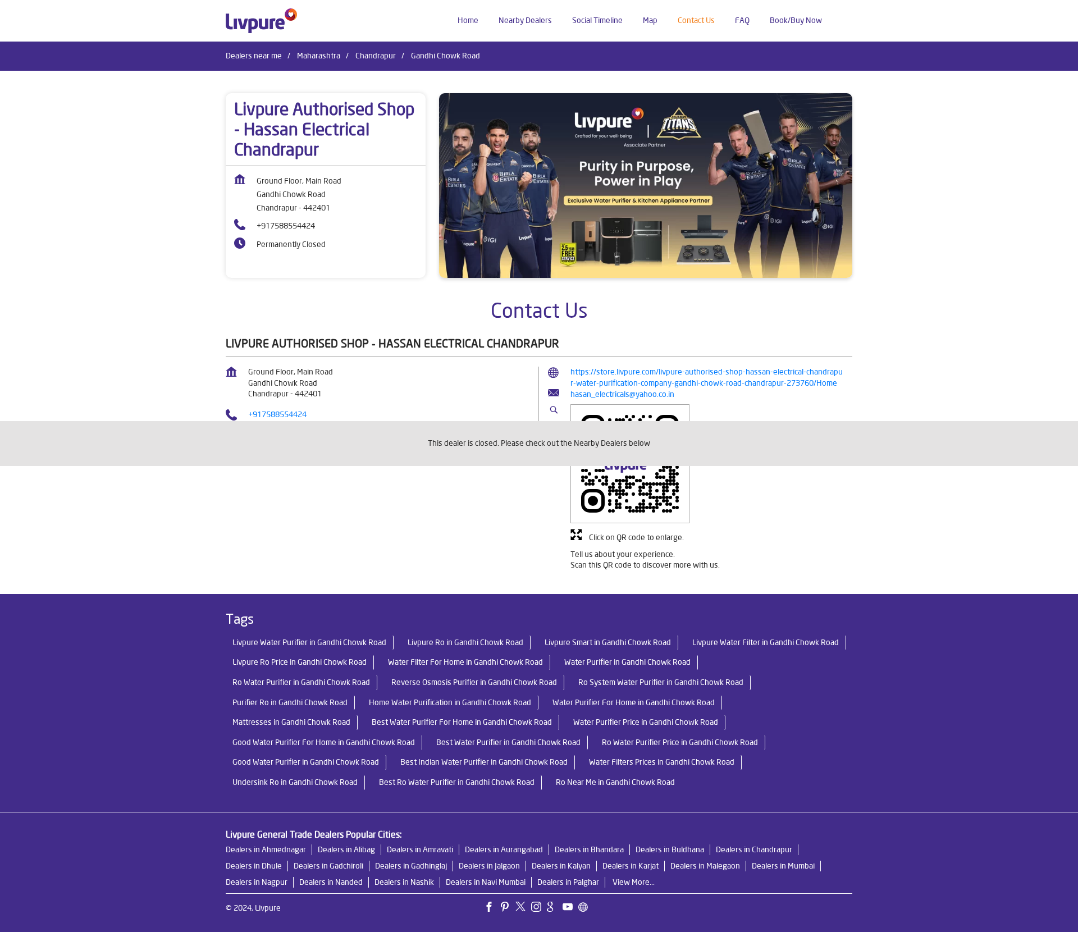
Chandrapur (375, 56)
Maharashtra (318, 56)
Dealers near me (254, 56)
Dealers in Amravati (420, 849)
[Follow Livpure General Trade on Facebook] (492, 908)
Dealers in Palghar (568, 882)
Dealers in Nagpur (256, 882)
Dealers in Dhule (254, 866)
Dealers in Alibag (346, 849)
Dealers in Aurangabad (504, 849)
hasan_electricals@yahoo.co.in (622, 394)
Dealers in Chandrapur (754, 849)
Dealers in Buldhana (670, 849)
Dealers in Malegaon (705, 866)
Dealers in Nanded (331, 882)
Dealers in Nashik (404, 882)
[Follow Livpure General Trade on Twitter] (523, 908)
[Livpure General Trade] (261, 20)
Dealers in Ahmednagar (266, 849)
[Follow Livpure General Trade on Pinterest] (507, 908)
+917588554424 (286, 226)
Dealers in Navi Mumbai (486, 882)
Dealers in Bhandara (589, 849)
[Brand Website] (586, 908)
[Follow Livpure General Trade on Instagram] (539, 908)
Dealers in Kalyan (561, 866)
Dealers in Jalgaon (489, 866)
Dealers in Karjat (630, 866)
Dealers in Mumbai (783, 866)
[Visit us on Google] (555, 908)
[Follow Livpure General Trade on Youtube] (570, 908)
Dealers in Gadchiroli (328, 866)
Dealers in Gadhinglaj (411, 866)
